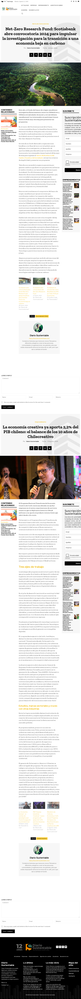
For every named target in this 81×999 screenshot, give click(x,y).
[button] (22, 13)
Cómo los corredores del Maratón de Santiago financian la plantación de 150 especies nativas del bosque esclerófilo (55, 987)
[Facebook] (71, 1)
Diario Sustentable (33, 48)
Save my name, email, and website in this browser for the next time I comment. (27, 402)
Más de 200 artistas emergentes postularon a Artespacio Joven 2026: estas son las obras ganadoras (32, 979)
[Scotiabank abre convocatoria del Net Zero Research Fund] (39, 281)
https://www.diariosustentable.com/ (39, 338)
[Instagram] (74, 1)
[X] (76, 1)
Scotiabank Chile (42, 316)
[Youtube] (78, 1)
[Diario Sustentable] (39, 327)
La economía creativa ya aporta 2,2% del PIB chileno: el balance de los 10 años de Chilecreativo (67, 187)
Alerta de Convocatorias (40, 23)
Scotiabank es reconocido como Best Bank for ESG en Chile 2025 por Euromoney (53, 291)
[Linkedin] (50, 55)
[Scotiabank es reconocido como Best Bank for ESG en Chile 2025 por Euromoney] (53, 281)
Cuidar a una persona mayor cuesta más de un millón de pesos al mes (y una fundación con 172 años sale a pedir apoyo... (55, 978)
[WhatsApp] (45, 55)
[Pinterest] (40, 55)
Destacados (4, 128)
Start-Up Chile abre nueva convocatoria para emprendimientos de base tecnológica (20, 364)
